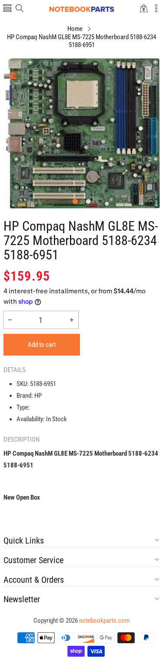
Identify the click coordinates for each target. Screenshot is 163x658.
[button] (7, 8)
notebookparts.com (104, 620)
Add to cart (42, 345)
